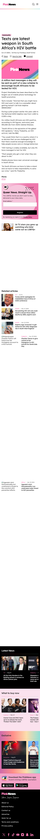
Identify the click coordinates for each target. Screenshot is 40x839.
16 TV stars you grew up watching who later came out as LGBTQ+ (26, 227)
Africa (4, 179)
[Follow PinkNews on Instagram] (22, 835)
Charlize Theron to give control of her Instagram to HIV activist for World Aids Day (29, 342)
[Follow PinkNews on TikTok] (13, 835)
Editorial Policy (8, 807)
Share (6, 56)
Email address (10, 201)
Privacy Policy (27, 217)
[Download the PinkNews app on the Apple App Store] (8, 785)
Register (20, 212)
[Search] (33, 4)
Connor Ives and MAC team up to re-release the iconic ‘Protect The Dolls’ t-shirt (13, 720)
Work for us (6, 818)
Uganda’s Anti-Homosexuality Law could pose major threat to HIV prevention (29, 487)
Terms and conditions (10, 822)
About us (5, 803)
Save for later (17, 56)
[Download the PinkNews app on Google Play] (22, 785)
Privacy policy (7, 826)
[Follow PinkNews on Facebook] (8, 835)
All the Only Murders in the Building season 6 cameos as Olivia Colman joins (13, 677)
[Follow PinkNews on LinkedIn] (32, 835)
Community (6, 35)
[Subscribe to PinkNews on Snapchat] (27, 835)
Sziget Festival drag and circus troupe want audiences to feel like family (13, 762)
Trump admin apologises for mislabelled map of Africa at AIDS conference (25, 299)
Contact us (6, 810)
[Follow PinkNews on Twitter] (4, 835)
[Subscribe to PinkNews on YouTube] (18, 835)
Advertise (5, 814)
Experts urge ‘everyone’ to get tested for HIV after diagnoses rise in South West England (26, 326)
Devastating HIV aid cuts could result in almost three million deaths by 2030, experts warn (26, 313)
